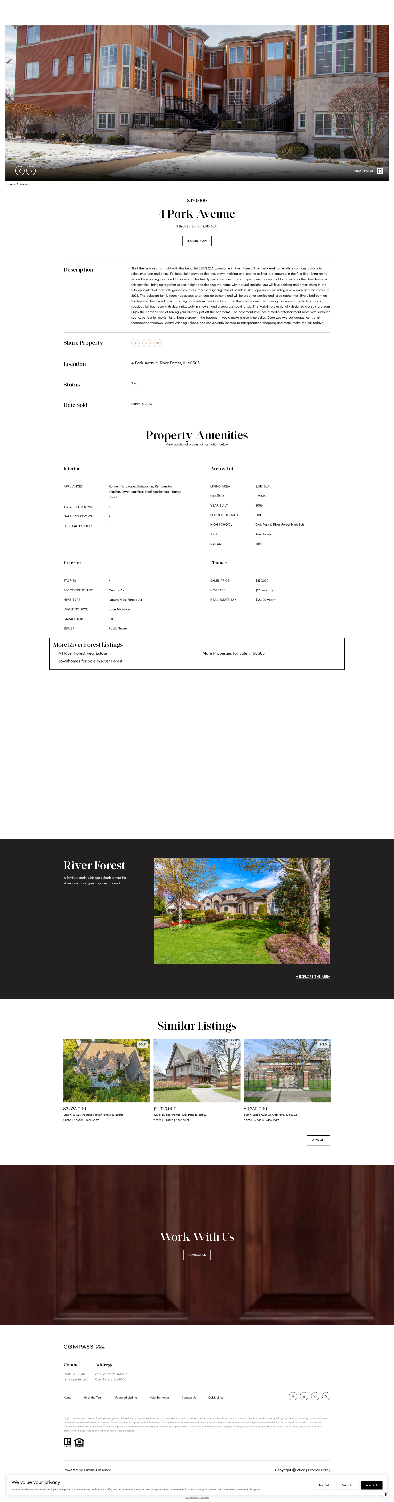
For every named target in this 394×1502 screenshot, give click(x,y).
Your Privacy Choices (197, 1497)
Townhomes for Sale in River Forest (90, 661)
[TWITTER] (326, 1396)
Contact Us (189, 1397)
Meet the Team (93, 1397)
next (31, 170)
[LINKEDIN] (315, 1396)
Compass (165, 1418)
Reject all (324, 1485)
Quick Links (215, 1397)
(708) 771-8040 (74, 1374)
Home (67, 1397)
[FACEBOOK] (293, 1396)
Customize (347, 1485)
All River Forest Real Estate (82, 653)
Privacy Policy (319, 1470)
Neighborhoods (159, 1397)
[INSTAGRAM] (304, 1396)
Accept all (371, 1485)
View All (318, 1140)
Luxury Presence (97, 1470)
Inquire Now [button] (197, 241)
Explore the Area (314, 976)
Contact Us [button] (197, 1255)
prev (20, 170)
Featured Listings (126, 1397)
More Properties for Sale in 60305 (234, 653)
